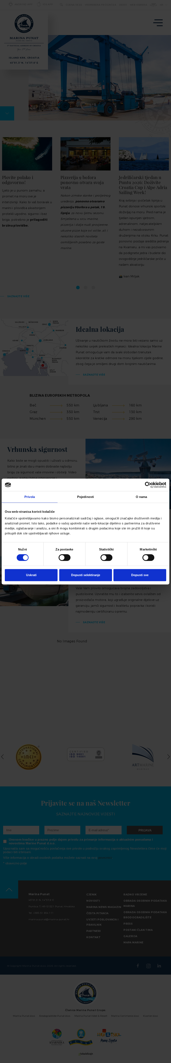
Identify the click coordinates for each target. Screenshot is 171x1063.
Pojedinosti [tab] (85, 497)
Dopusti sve (139, 575)
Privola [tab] (29, 497)
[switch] (64, 557)
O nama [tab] (141, 497)
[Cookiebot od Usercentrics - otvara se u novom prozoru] (148, 485)
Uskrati (31, 575)
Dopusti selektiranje (85, 575)
